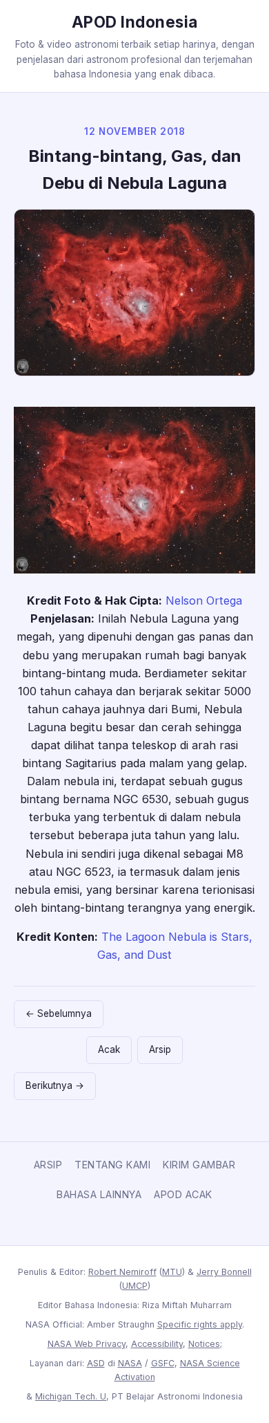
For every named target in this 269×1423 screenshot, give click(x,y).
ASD (96, 1363)
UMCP (135, 1285)
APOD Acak (183, 1194)
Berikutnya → (55, 1085)
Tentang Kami (112, 1164)
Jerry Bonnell (224, 1272)
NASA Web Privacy (87, 1344)
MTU (172, 1272)
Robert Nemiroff (122, 1272)
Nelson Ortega (204, 600)
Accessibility (157, 1344)
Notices (204, 1344)
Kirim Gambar (199, 1164)
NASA (130, 1363)
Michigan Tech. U (70, 1396)
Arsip (160, 1049)
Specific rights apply (199, 1324)
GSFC (163, 1363)
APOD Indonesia (135, 21)
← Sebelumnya (59, 1013)
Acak (109, 1049)
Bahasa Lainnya (99, 1194)
